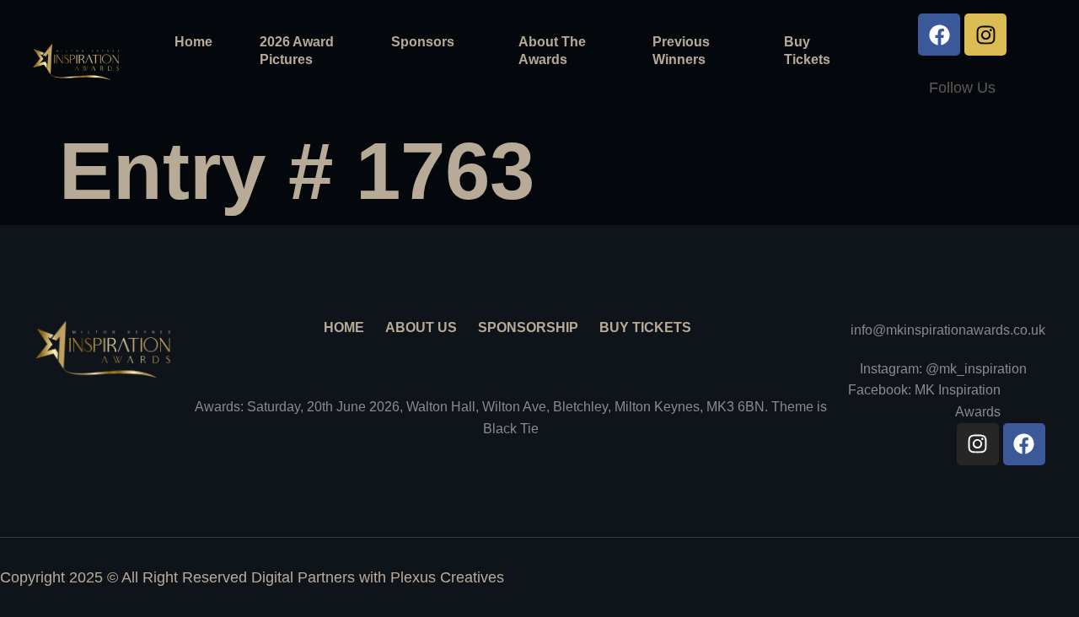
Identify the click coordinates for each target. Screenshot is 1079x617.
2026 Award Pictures (297, 51)
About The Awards (552, 51)
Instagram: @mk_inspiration (943, 369)
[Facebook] (939, 34)
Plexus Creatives (447, 577)
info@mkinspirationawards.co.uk (948, 330)
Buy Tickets (807, 51)
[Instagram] (985, 34)
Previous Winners (681, 51)
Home (193, 42)
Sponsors (422, 42)
